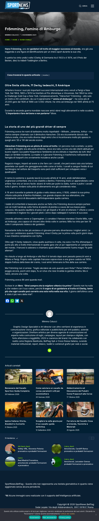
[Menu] (92, 6)
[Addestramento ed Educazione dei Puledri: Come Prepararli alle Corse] (80, 376)
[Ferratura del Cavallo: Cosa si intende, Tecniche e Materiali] (80, 409)
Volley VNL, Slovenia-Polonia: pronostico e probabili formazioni (32, 450)
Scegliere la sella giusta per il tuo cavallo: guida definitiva (49, 424)
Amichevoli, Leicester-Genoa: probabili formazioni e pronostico (78, 462)
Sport (28, 446)
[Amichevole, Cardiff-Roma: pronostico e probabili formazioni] (56, 449)
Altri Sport (21, 446)
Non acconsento (49, 517)
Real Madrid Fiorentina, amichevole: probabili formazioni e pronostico (32, 463)
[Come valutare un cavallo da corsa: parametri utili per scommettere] (49, 376)
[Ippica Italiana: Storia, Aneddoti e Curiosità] (18, 409)
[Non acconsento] (96, 514)
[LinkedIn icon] (49, 350)
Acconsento (34, 517)
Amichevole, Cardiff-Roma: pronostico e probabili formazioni (78, 450)
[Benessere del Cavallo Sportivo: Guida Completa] (18, 376)
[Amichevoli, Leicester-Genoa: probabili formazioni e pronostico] (56, 462)
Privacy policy (65, 517)
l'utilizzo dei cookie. (67, 514)
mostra (45, 75)
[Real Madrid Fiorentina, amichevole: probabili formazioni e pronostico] (10, 462)
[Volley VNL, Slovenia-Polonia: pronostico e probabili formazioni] (10, 449)
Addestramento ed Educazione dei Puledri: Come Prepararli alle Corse (79, 391)
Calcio (66, 446)
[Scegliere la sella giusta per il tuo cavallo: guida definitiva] (49, 409)
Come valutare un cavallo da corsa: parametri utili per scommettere (49, 391)
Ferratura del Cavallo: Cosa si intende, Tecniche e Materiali (80, 424)
